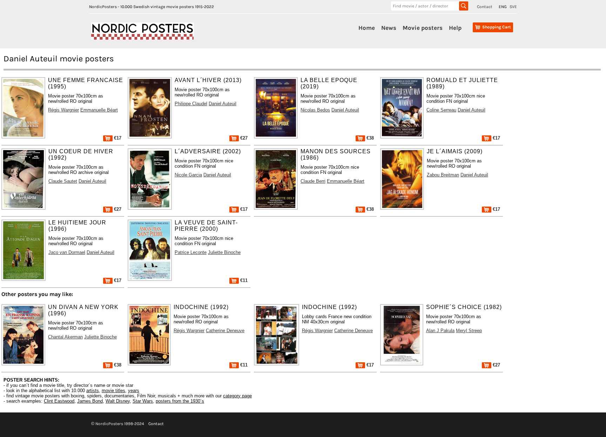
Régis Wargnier (63, 110)
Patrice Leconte (191, 252)
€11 (243, 280)
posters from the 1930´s (180, 401)
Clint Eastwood (59, 401)
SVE (513, 6)
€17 (117, 138)
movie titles (113, 390)
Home (366, 27)
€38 (369, 138)
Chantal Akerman (65, 336)
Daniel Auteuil (222, 103)
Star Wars (143, 401)
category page (237, 395)
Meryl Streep (469, 330)
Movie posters (423, 27)
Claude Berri (313, 181)
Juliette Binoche (224, 252)
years (133, 390)
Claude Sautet (62, 181)
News (388, 27)
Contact (484, 6)
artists (92, 390)
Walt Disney (118, 401)
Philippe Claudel (191, 103)
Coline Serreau (441, 110)
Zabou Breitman (443, 174)
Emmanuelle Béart (99, 110)
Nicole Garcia (188, 174)
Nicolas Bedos (315, 110)
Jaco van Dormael (66, 252)
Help (455, 27)
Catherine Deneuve (225, 330)
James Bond (90, 401)
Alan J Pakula (440, 330)
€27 (243, 138)
